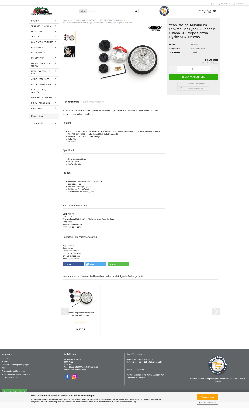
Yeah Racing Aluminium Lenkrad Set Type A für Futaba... (81, 314)
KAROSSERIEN (37, 47)
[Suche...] (136, 11)
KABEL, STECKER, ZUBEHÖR (38, 91)
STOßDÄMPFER (37, 58)
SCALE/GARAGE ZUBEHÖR (42, 42)
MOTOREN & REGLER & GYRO (40, 72)
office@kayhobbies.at (77, 370)
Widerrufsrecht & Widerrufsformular (16, 374)
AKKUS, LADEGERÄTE (40, 79)
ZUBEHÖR (35, 37)
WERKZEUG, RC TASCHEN (41, 98)
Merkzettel (239, 4)
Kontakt (5, 361)
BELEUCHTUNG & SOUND (41, 84)
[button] (213, 4)
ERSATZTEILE (36, 31)
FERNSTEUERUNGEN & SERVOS (40, 64)
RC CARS (35, 21)
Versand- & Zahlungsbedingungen (15, 365)
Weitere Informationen (207, 403)
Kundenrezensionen (93, 101)
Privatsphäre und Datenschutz (14, 371)
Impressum (6, 358)
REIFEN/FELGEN (38, 53)
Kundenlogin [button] (225, 4)
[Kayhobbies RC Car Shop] (53, 11)
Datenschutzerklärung (128, 402)
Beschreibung (72, 101)
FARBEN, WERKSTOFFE (40, 103)
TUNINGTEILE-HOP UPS (41, 26)
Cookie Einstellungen (10, 377)
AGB (4, 368)
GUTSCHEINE (36, 108)
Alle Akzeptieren (207, 397)
